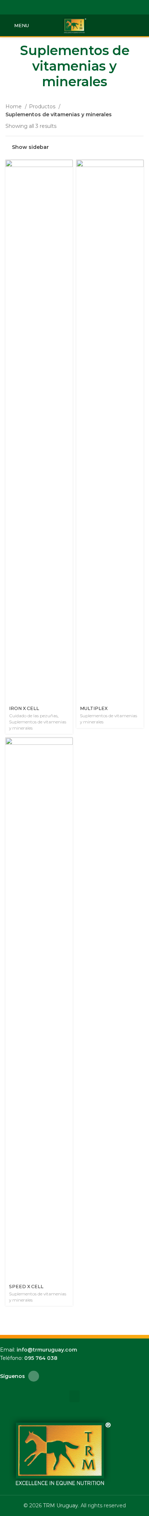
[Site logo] (74, 25)
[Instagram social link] (75, 7)
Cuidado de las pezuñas (33, 715)
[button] (74, 1396)
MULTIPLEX (93, 708)
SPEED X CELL (26, 1286)
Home (14, 106)
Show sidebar (30, 147)
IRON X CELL (24, 708)
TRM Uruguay (60, 1505)
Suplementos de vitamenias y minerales (37, 725)
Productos (43, 106)
